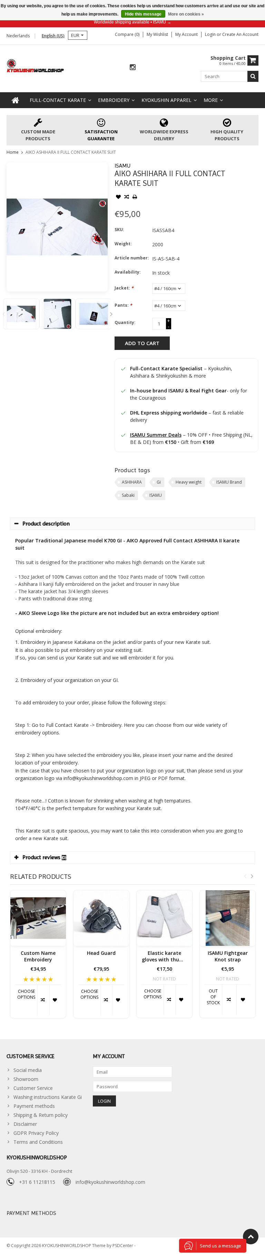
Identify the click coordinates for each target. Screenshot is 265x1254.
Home (13, 152)
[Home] (15, 100)
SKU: (119, 229)
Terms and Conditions (38, 1142)
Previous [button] (3, 314)
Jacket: (124, 288)
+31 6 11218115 (37, 1182)
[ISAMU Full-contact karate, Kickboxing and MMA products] (36, 65)
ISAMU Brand (229, 482)
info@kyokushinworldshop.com (110, 1182)
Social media (27, 1070)
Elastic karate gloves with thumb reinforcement (164, 956)
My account (186, 34)
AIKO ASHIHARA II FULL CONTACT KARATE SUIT (71, 152)
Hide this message (143, 14)
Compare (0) (127, 34)
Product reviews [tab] (44, 857)
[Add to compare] (127, 197)
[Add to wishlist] (118, 197)
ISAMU (122, 165)
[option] (21, 313)
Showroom (25, 1079)
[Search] (252, 76)
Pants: (123, 305)
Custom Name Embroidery (38, 956)
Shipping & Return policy (40, 1115)
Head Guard (101, 953)
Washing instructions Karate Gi (47, 1097)
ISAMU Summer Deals (155, 434)
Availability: (128, 272)
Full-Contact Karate (58, 100)
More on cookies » (186, 14)
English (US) (53, 36)
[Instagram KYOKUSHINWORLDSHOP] (132, 67)
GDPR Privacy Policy (36, 1133)
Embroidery (113, 100)
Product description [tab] (46, 523)
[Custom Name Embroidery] (38, 918)
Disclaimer (25, 1124)
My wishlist (157, 34)
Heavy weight (189, 482)
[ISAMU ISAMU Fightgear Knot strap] (227, 918)
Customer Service (33, 1088)
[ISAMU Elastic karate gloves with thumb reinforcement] (164, 918)
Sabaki (128, 495)
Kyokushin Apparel (166, 100)
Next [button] (111, 314)
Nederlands (18, 36)
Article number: (132, 258)
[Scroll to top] (250, 1236)
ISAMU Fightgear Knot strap (228, 956)
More (211, 100)
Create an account (240, 34)
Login (211, 34)
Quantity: (125, 322)
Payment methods (34, 1106)
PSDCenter (123, 1245)
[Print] (135, 197)
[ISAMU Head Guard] (101, 918)
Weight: (123, 244)
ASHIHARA (132, 482)
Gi (159, 482)
